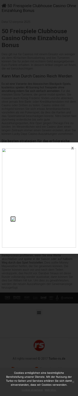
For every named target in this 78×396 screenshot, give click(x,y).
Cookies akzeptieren (32, 389)
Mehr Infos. (50, 389)
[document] (39, 198)
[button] (72, 147)
